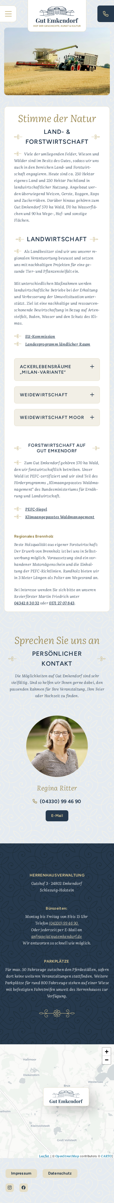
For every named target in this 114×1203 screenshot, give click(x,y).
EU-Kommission (40, 336)
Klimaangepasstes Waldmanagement (60, 516)
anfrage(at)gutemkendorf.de (56, 936)
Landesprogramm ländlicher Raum (57, 344)
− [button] (106, 1059)
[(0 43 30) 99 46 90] (105, 14)
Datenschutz (60, 1173)
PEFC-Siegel (36, 509)
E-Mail (57, 815)
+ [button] (106, 1051)
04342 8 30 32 (26, 603)
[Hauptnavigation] (8, 14)
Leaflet (44, 1156)
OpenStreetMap (67, 1156)
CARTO (106, 1156)
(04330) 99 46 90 (60, 801)
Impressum (21, 1173)
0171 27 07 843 (61, 603)
